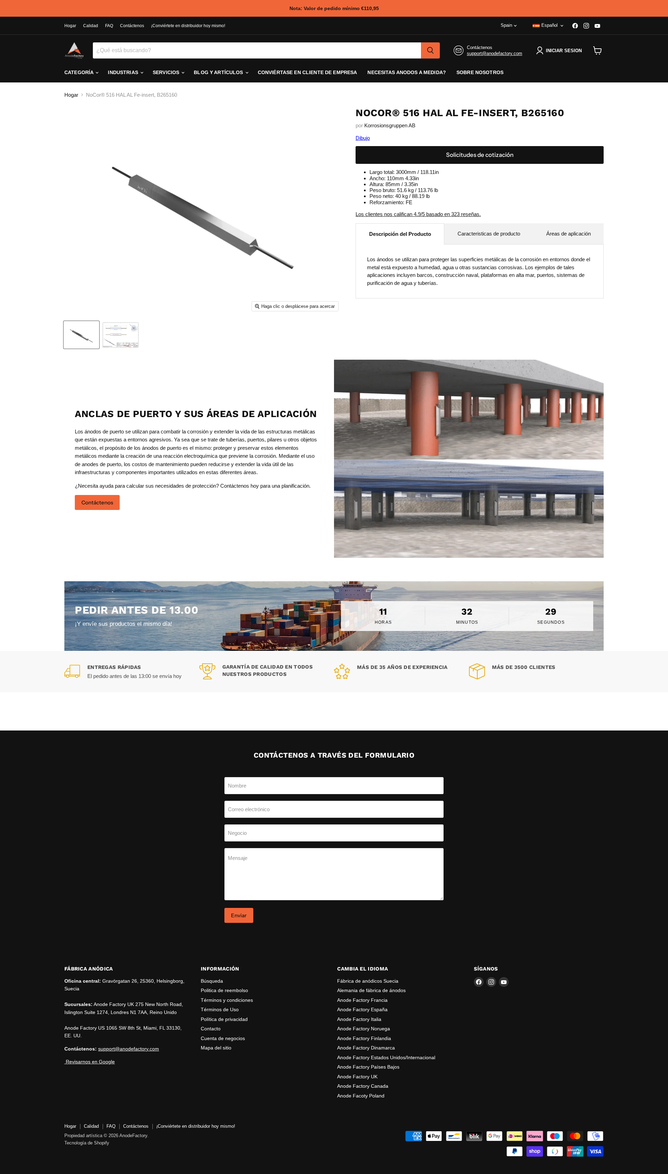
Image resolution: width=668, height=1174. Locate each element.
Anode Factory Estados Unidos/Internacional (386, 1057)
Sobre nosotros (479, 72)
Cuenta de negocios (223, 1038)
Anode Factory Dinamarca (366, 1048)
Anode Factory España (362, 1009)
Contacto (211, 1028)
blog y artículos (219, 72)
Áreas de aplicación (568, 234)
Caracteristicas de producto (489, 234)
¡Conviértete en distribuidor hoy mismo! (188, 25)
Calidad (90, 25)
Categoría (79, 72)
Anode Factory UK (357, 1076)
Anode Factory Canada (362, 1086)
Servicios (167, 72)
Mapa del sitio (216, 1048)
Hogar (70, 25)
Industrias (124, 72)
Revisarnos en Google (89, 1061)
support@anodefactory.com (494, 53)
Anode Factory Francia (362, 1000)
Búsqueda (212, 981)
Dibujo (363, 138)
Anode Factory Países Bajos (368, 1067)
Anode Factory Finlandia (364, 1038)
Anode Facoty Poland (360, 1096)
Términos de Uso (220, 1009)
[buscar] (430, 50)
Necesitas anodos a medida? (406, 72)
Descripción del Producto (400, 234)
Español (549, 25)
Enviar (239, 915)
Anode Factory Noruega (363, 1028)
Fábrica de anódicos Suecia (367, 981)
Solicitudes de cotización (480, 154)
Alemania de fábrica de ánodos (371, 990)
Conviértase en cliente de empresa (307, 72)
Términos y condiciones (227, 1000)
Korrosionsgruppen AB (389, 125)
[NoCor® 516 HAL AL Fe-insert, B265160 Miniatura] (81, 335)
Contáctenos (132, 25)
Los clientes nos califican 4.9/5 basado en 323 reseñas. (418, 214)
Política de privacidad (224, 1019)
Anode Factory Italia (359, 1019)
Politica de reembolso (224, 990)
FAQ (109, 25)
